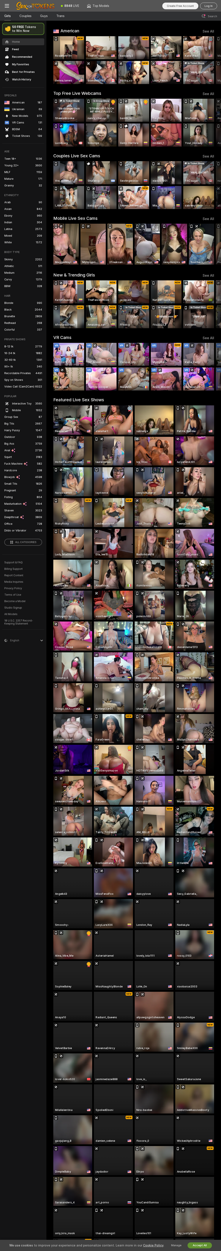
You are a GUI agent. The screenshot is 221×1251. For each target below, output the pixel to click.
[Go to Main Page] (35, 6)
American (69, 30)
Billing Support (13, 568)
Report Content (13, 575)
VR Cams (62, 337)
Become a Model (14, 601)
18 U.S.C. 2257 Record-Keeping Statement (18, 622)
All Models (10, 614)
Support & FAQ (13, 562)
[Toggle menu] (7, 6)
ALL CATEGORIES (25, 542)
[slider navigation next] (212, 60)
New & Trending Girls (74, 275)
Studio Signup (13, 607)
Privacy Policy (13, 588)
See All (208, 31)
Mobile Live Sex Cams (75, 218)
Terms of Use (12, 594)
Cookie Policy (153, 1245)
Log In (209, 6)
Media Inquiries (13, 581)
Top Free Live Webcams (77, 93)
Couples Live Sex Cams (76, 155)
